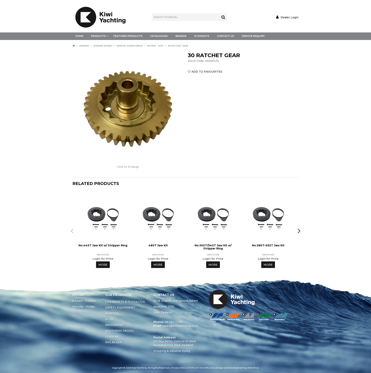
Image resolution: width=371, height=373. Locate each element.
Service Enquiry (253, 36)
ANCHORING (114, 325)
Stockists (201, 36)
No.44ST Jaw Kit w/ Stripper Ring (102, 245)
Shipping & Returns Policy (171, 351)
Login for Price (103, 258)
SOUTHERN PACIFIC (119, 330)
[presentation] (72, 231)
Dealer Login (290, 17)
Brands (180, 36)
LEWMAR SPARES (102, 45)
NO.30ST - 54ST (155, 45)
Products (98, 36)
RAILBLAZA (113, 342)
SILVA (109, 319)
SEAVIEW (111, 313)
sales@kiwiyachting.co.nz (181, 326)
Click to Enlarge (128, 167)
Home (79, 36)
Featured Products (127, 36)
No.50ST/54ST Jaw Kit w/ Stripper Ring (213, 247)
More (102, 264)
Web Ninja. (253, 367)
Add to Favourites (206, 71)
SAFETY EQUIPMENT (120, 307)
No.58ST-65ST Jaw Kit (268, 245)
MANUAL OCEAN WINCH (130, 45)
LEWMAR (84, 45)
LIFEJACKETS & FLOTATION (125, 301)
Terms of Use (195, 367)
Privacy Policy (179, 367)
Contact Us (225, 36)
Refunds (209, 367)
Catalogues (159, 36)
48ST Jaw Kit (158, 245)
